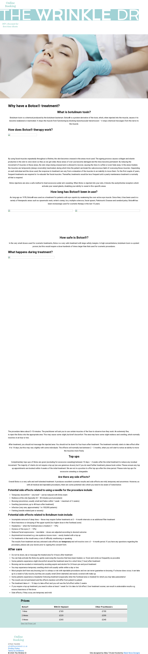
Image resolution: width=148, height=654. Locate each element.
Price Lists (71, 32)
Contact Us (106, 32)
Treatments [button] (55, 32)
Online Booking (88, 32)
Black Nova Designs (132, 653)
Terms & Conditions (16, 651)
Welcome (41, 32)
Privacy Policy (14, 648)
